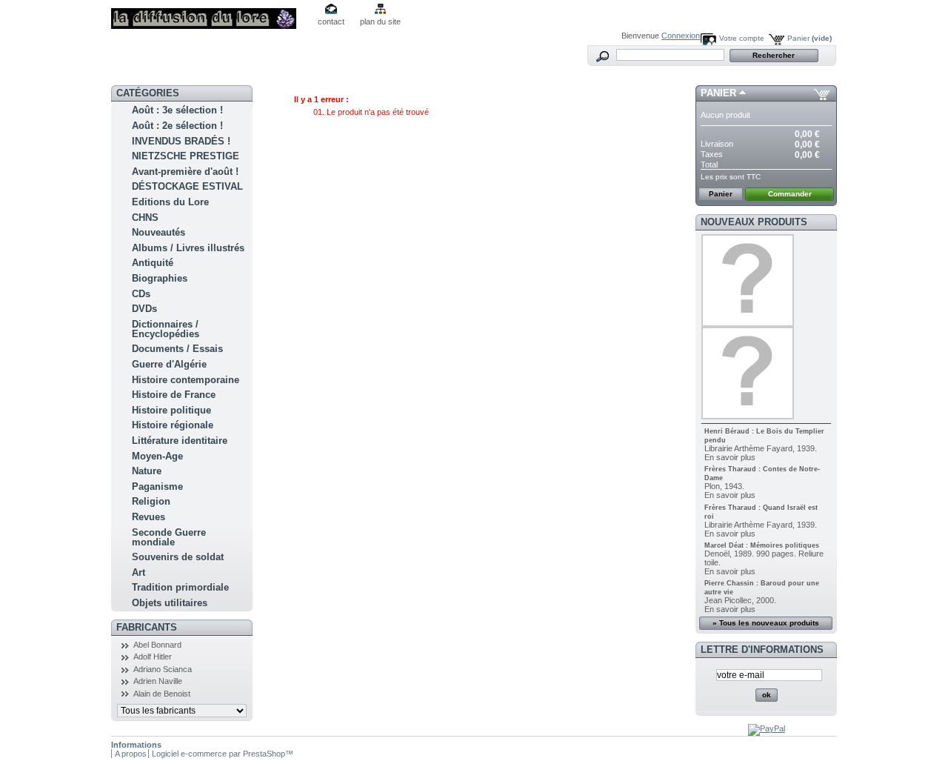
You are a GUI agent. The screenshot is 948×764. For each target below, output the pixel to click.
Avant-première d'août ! (185, 171)
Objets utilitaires (169, 602)
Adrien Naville (157, 681)
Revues (148, 516)
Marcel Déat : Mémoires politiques (761, 545)
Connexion (680, 35)
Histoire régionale (172, 425)
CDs (141, 293)
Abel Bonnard (157, 644)
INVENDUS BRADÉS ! (181, 141)
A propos (131, 753)
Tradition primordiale (180, 587)
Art (138, 572)
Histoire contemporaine (185, 379)
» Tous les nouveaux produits (765, 623)
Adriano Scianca (162, 669)
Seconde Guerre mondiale (169, 537)
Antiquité (152, 262)
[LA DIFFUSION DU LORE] (209, 14)
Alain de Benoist (161, 693)
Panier (809, 38)
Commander (790, 194)
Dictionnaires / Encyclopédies (165, 329)
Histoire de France (174, 394)
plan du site (380, 21)
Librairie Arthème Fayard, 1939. (760, 448)
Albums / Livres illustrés (188, 247)
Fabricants (146, 627)
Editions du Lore (170, 201)
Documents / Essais (177, 348)
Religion (151, 501)
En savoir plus (729, 457)
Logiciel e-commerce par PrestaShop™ (222, 753)
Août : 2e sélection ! (177, 125)
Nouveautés (158, 232)
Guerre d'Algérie (169, 364)
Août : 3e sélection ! (177, 110)
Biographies (159, 278)
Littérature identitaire (179, 440)
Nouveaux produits (754, 221)
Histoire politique (171, 410)
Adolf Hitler (152, 656)
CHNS (145, 217)
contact (331, 21)
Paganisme (157, 486)
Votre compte (741, 38)
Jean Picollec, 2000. (740, 600)
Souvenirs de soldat (178, 556)
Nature (146, 470)
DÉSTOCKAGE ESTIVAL (187, 186)
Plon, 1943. (724, 486)
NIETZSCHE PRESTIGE (185, 156)
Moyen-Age (157, 456)
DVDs (144, 308)
